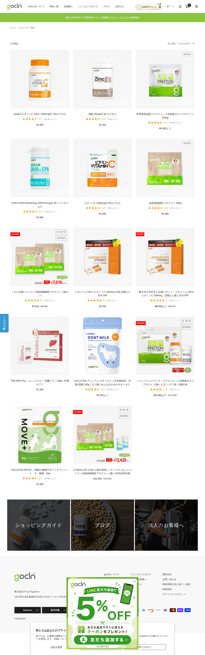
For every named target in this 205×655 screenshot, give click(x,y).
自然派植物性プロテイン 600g (165, 203)
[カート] (187, 6)
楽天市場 (55, 610)
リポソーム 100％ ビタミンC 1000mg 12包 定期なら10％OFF (102, 294)
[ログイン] (180, 6)
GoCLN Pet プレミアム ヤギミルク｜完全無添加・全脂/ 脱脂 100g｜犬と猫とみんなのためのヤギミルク (102, 382)
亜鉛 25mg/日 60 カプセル (102, 114)
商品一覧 (54, 6)
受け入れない (145, 647)
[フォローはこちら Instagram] (195, 6)
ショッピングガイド (88, 6)
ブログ (106, 6)
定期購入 (68, 6)
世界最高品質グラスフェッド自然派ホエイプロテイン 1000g (165, 116)
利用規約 (167, 589)
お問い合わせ (169, 579)
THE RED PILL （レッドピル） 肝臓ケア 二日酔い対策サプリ (40, 382)
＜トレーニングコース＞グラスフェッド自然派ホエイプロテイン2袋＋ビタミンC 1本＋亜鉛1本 (165, 382)
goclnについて (111, 574)
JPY (168, 6)
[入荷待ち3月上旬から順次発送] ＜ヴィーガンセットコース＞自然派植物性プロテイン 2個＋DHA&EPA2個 (102, 471)
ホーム (13, 28)
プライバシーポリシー (174, 594)
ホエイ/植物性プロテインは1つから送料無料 (117, 17)
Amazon (27, 610)
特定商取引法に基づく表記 (176, 584)
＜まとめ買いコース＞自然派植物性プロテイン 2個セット (39, 294)
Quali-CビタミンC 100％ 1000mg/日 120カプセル (40, 114)
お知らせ (119, 6)
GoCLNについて (36, 6)
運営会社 (167, 574)
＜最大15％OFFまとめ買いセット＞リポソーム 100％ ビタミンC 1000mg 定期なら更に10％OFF (165, 294)
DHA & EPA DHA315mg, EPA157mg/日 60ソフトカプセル (40, 205)
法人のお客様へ (138, 579)
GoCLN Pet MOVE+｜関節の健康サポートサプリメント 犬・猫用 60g (40, 471)
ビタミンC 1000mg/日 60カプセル (102, 203)
